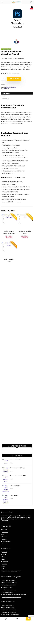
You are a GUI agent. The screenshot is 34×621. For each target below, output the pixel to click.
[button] (32, 7)
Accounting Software (7, 592)
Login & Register (6, 541)
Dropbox (4, 564)
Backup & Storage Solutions (9, 585)
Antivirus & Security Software (9, 582)
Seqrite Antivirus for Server (9, 610)
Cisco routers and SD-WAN (18, 476)
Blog (3, 534)
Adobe (3, 84)
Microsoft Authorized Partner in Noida (11, 571)
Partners (4, 537)
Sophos (4, 557)
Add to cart (14, 79)
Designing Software (11, 87)
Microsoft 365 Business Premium (10, 614)
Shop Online (5, 532)
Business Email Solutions (8, 580)
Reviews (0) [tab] (5, 98)
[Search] (31, 2)
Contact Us (5, 544)
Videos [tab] (4, 96)
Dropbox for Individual (7, 605)
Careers (4, 539)
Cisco (11, 463)
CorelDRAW (5, 561)
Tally (3, 568)
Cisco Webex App (15, 485)
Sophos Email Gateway (8, 607)
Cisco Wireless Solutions (17, 468)
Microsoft (4, 552)
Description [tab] (6, 93)
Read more (9, 264)
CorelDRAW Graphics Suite (9, 612)
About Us (4, 529)
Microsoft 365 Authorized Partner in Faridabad (14, 594)
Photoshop (6, 88)
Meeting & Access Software (9, 590)
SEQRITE (4, 566)
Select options (9, 239)
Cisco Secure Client (16, 460)
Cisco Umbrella (14, 495)
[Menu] (2, 2)
